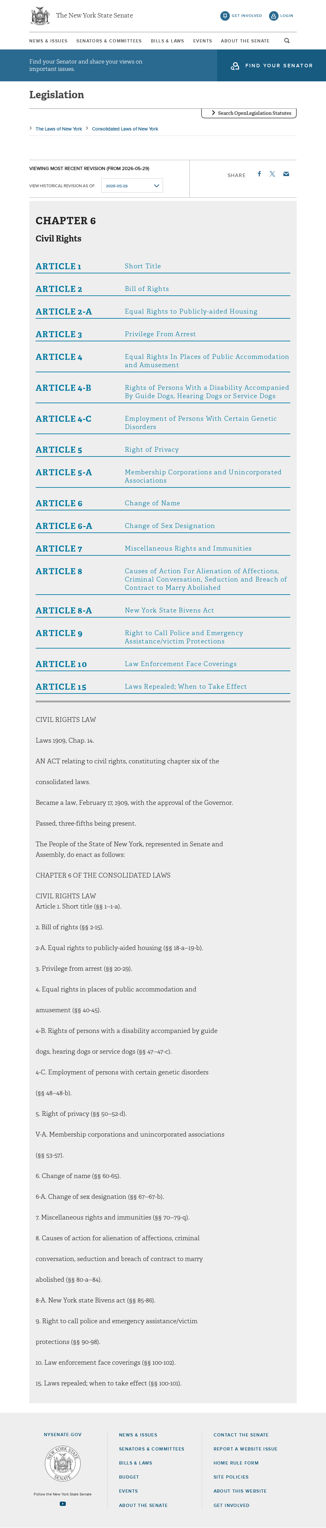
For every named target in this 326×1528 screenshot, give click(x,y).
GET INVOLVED (232, 1505)
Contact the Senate (241, 1435)
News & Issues (48, 41)
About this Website (240, 1491)
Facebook (258, 173)
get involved (247, 16)
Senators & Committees (109, 41)
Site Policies (231, 1477)
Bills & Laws (167, 41)
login (287, 16)
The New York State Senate (94, 16)
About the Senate (143, 1505)
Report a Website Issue (246, 1449)
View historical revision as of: (62, 186)
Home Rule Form (236, 1463)
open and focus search (287, 42)
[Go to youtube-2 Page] (62, 1504)
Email (285, 173)
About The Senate (245, 41)
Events (202, 41)
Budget (129, 1477)
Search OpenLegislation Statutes (254, 113)
